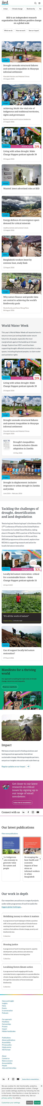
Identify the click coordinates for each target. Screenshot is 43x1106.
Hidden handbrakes (9, 1031)
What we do (8, 30)
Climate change (17, 9)
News (4, 1006)
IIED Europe (6, 1049)
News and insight (8, 1001)
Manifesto (5, 1022)
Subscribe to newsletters (30, 1079)
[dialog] (21, 1095)
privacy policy (7, 1098)
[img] (40, 859)
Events (4, 1008)
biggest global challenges (11, 907)
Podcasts (5, 1013)
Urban (5, 9)
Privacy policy (7, 1045)
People (4, 1065)
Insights (5, 1003)
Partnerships (6, 1024)
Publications (6, 1038)
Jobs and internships (9, 1068)
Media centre (6, 1047)
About (4, 1056)
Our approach (7, 1019)
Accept (37, 1103)
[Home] (5, 3)
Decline (29, 1103)
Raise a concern (7, 1061)
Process (4, 1026)
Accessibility (6, 1042)
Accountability (7, 1063)
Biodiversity (31, 9)
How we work (20, 30)
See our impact (34, 30)
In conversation (7, 1010)
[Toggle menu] (39, 3)
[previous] (3, 859)
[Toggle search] (35, 3)
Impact (4, 1029)
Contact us (6, 1058)
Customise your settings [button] (11, 1103)
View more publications (10, 833)
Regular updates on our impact (13, 766)
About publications (8, 1040)
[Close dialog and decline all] (41, 1085)
